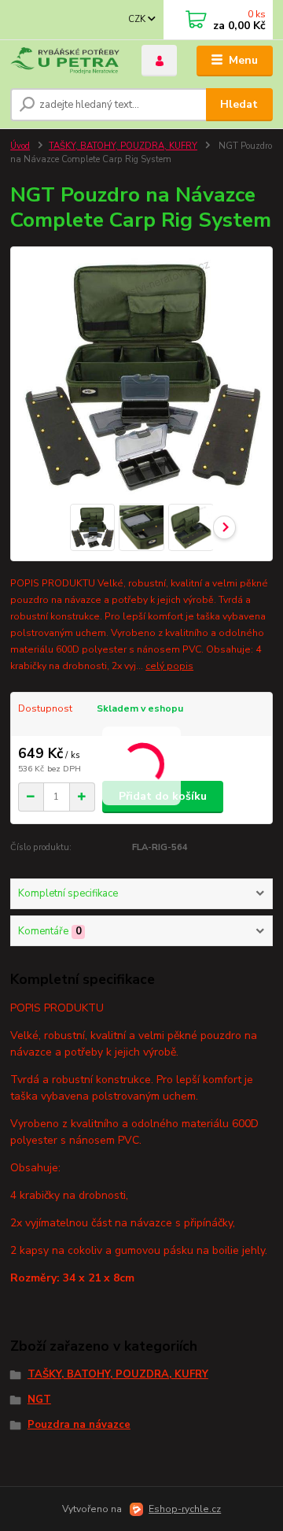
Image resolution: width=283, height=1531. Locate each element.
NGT (39, 1399)
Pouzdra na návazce (79, 1425)
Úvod (20, 146)
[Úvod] (64, 61)
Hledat (239, 104)
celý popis (169, 666)
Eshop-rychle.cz (185, 1509)
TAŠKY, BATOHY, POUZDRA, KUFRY (123, 146)
